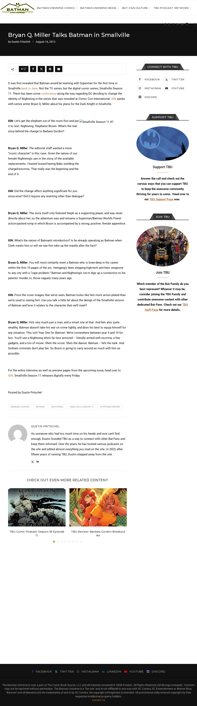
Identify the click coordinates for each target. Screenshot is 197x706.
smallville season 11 (82, 407)
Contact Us (98, 700)
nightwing (57, 407)
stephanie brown (110, 407)
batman (40, 407)
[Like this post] (24, 69)
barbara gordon (20, 407)
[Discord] (186, 24)
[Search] (195, 24)
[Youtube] (182, 24)
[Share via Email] (58, 69)
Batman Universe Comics (56, 7)
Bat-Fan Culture (135, 7)
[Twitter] (169, 24)
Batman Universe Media (98, 7)
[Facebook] (165, 24)
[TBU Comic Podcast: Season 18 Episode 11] (37, 507)
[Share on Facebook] (33, 69)
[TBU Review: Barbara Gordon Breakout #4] (98, 507)
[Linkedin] (178, 24)
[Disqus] (67, 598)
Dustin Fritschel (21, 41)
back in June (29, 88)
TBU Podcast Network (171, 7)
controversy (48, 93)
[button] (13, 515)
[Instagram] (173, 24)
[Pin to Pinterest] (50, 69)
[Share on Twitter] (41, 69)
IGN (113, 99)
